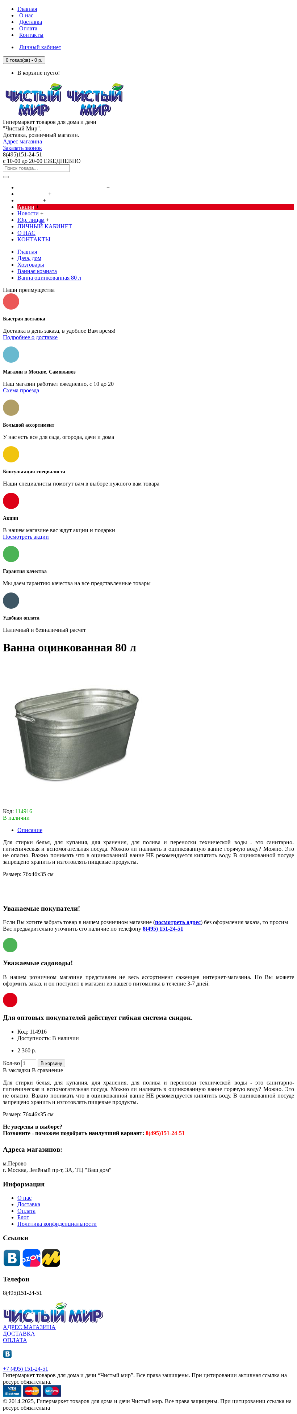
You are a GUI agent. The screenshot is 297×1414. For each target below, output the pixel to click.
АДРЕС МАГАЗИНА (29, 1327)
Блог (23, 1217)
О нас (24, 1198)
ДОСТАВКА (19, 1334)
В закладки (16, 1070)
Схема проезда (21, 390)
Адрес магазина (22, 141)
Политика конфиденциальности (57, 1224)
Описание (29, 830)
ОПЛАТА (15, 1340)
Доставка (28, 1204)
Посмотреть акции (26, 537)
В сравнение (47, 1070)
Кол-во (11, 1063)
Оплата (26, 1211)
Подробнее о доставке (30, 337)
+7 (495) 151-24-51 (25, 1369)
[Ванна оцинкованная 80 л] (75, 805)
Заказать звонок (22, 148)
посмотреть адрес (178, 922)
